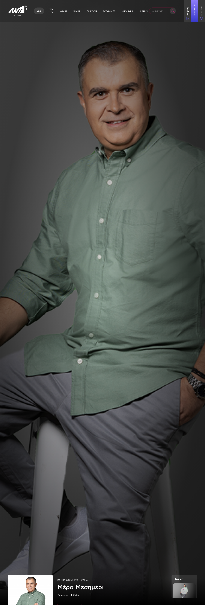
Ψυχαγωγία (91, 11)
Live (39, 11)
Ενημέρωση (109, 11)
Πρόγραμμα (127, 11)
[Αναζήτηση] (173, 11)
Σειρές (63, 11)
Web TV (52, 11)
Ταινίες (76, 11)
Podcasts (143, 11)
